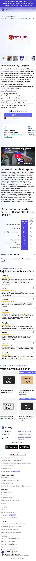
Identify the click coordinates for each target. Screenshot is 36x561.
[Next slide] (32, 58)
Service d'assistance (8, 512)
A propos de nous (7, 492)
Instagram (21, 439)
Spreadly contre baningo (9, 544)
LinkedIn (28, 437)
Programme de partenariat (10, 500)
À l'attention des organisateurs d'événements (16, 486)
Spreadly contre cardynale (10, 547)
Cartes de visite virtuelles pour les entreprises (16, 463)
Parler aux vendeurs (18, 442)
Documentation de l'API (9, 518)
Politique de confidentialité (10, 529)
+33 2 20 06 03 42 (24, 431)
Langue (18, 452)
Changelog (5, 515)
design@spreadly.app (8, 91)
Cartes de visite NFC (8, 466)
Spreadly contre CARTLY (9, 541)
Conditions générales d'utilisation (12, 527)
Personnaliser (19, 115)
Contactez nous (6, 498)
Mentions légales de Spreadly (11, 532)
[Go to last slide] (3, 58)
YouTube (21, 437)
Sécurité (4, 495)
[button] (9, 58)
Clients (3, 503)
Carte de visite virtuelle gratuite (11, 460)
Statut (3, 509)
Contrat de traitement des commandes (14, 524)
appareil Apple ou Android (12, 71)
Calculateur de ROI (7, 471)
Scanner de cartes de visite (10, 480)
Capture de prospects (8, 477)
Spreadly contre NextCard (10, 538)
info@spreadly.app (24, 434)
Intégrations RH (6, 469)
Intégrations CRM (7, 483)
